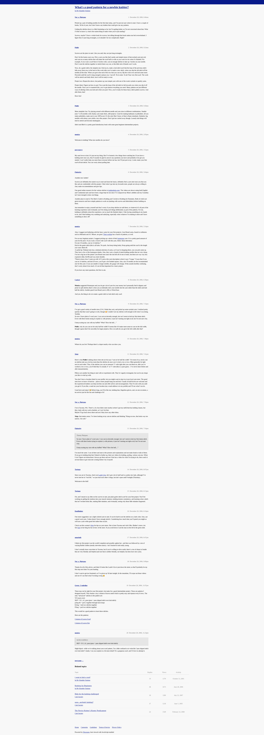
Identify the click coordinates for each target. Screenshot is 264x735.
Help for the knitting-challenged (87, 694)
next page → (79, 661)
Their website (107, 234)
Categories (84, 727)
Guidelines (93, 727)
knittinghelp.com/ (114, 190)
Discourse (86, 732)
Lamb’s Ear (102, 475)
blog (92, 525)
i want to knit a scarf (82, 677)
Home (77, 727)
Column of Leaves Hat (82, 623)
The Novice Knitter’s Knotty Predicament (90, 711)
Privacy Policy (116, 727)
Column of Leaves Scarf (83, 619)
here (79, 528)
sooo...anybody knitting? (84, 702)
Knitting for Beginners (83, 686)
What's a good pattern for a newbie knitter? (102, 7)
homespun (121, 238)
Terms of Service (104, 727)
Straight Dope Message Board (11, 2)
